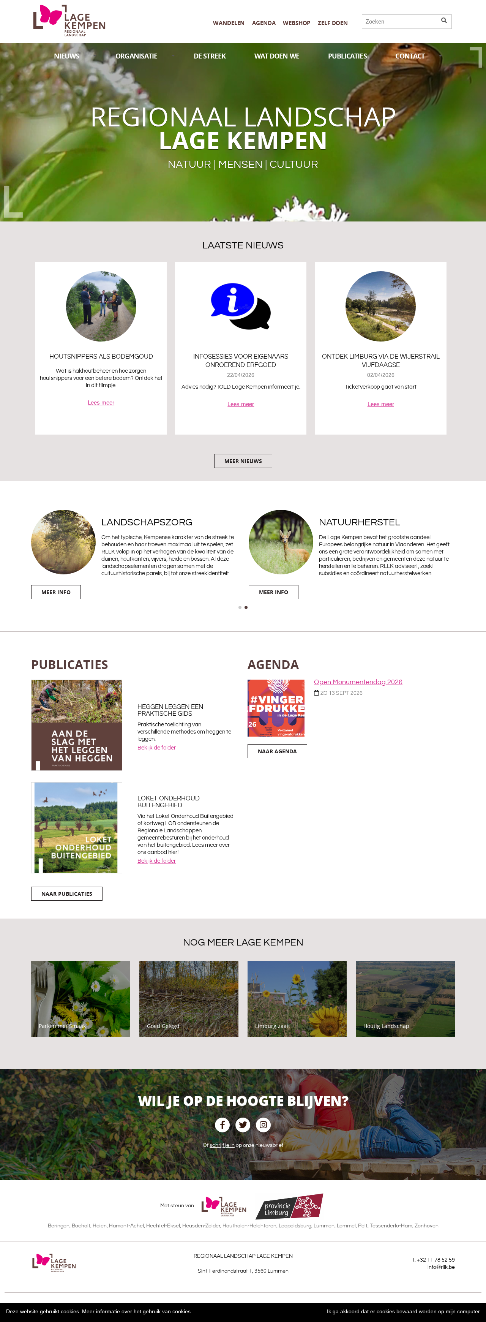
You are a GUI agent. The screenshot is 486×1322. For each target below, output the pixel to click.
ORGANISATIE (136, 56)
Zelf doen (333, 23)
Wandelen (229, 23)
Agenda (263, 23)
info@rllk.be (441, 1267)
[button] (239, 607)
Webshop (296, 23)
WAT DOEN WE (276, 56)
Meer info (56, 592)
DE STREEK (210, 56)
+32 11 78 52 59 (436, 1260)
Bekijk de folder (156, 748)
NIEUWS (66, 56)
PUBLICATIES (347, 56)
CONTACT (409, 56)
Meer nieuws (243, 461)
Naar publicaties (66, 893)
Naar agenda (277, 751)
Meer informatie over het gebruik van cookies (136, 1311)
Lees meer (101, 402)
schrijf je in (222, 1145)
